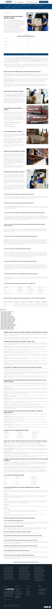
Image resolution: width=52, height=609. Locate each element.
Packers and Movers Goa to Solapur (7, 314)
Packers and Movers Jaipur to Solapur (7, 316)
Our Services (16, 5)
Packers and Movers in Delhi (23, 568)
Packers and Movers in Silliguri (8, 577)
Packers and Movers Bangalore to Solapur (8, 321)
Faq (27, 590)
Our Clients (28, 593)
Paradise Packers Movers (13, 605)
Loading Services (17, 596)
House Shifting (17, 597)
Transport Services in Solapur (6, 313)
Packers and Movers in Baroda (23, 577)
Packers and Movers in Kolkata (8, 568)
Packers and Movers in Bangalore (9, 571)
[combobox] (26, 45)
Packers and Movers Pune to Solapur (7, 322)
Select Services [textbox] (6, 44)
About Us (10, 5)
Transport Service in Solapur (5, 315)
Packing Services (17, 594)
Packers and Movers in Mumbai (8, 574)
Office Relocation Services (19, 593)
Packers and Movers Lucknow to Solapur (7, 326)
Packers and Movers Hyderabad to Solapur (8, 317)
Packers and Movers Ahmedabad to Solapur (8, 325)
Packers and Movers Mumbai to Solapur (7, 323)
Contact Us (28, 594)
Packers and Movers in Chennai (38, 5)
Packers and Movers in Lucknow (24, 571)
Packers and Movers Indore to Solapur (7, 328)
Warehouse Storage (18, 591)
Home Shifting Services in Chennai (25, 5)
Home (6, 5)
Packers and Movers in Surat (38, 577)
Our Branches (29, 591)
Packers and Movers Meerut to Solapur (7, 329)
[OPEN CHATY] (50, 607)
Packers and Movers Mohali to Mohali (7, 311)
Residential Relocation (18, 588)
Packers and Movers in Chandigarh (24, 574)
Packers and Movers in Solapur (6, 312)
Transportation (17, 590)
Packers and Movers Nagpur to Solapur (7, 327)
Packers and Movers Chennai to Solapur (7, 318)
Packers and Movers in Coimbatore (39, 571)
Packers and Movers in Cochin (38, 568)
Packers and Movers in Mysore (38, 574)
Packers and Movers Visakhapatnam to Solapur (8, 324)
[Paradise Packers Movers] (8, 2)
